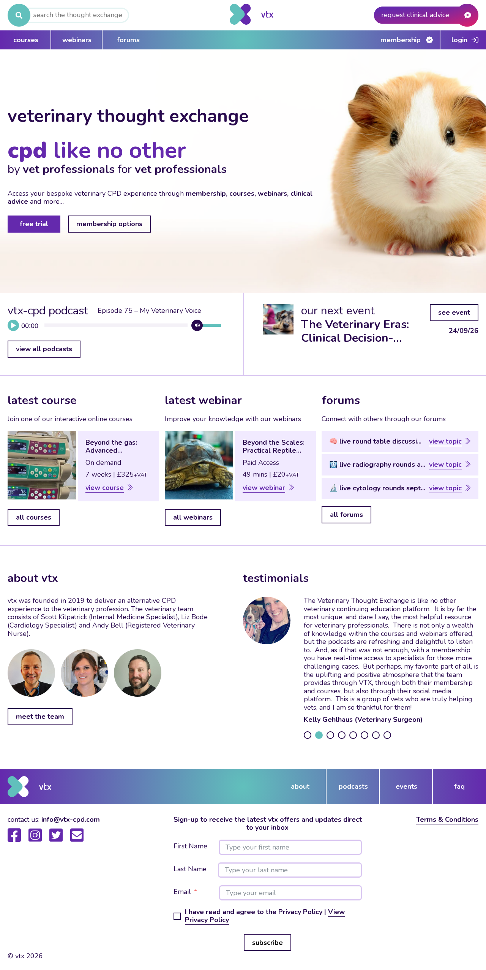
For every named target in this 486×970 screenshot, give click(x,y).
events (406, 786)
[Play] (13, 326)
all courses (33, 517)
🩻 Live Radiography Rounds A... (377, 464)
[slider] (213, 325)
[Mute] (197, 326)
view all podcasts (44, 348)
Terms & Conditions (447, 819)
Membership (400, 39)
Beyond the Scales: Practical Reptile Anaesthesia (274, 450)
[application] (116, 325)
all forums (346, 514)
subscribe (267, 942)
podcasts (353, 786)
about (300, 786)
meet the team (40, 716)
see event (454, 312)
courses (25, 39)
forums (128, 39)
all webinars (193, 517)
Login (459, 39)
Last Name (190, 869)
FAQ (459, 786)
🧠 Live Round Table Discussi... (375, 441)
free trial (34, 223)
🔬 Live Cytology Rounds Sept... (377, 488)
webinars (77, 39)
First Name (190, 846)
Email (182, 892)
